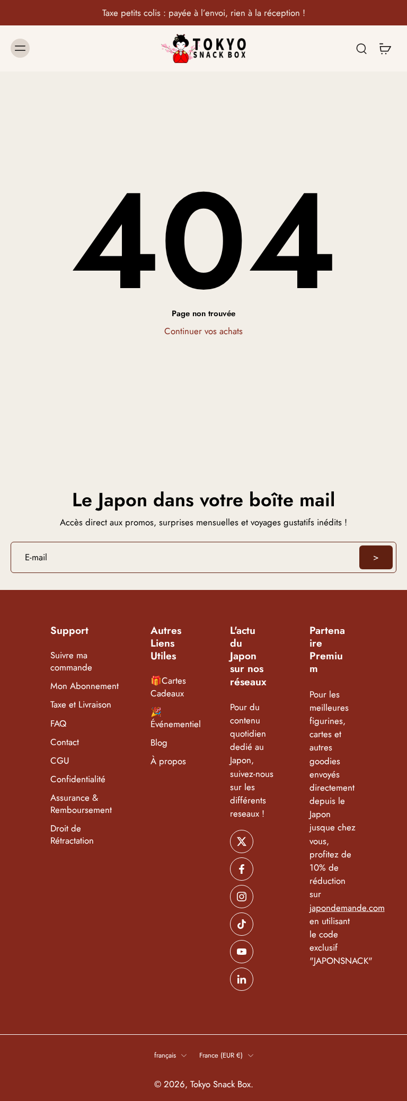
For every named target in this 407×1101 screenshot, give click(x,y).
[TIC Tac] (241, 924)
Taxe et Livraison (80, 705)
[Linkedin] (241, 979)
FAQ (58, 724)
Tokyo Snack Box (220, 1084)
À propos (168, 761)
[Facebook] (241, 869)
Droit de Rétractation (72, 834)
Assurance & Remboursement (81, 804)
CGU (59, 761)
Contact (64, 742)
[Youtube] (241, 951)
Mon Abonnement (84, 686)
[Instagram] (241, 896)
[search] (361, 48)
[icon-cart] (384, 48)
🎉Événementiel (174, 718)
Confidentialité (77, 779)
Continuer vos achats (203, 331)
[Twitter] (241, 841)
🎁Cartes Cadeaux (168, 687)
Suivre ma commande (71, 661)
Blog (159, 743)
